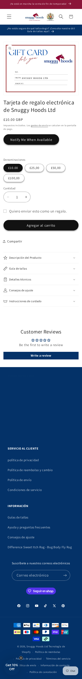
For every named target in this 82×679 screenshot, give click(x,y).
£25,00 (34, 168)
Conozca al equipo (21, 397)
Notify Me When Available (31, 139)
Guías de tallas (18, 517)
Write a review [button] (41, 356)
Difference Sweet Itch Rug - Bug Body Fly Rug (40, 547)
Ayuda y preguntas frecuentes (29, 527)
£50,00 (56, 168)
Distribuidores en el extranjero (29, 417)
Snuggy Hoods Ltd (37, 646)
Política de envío (19, 480)
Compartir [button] (14, 241)
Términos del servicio (58, 658)
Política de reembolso (47, 652)
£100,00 (14, 178)
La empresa (16, 387)
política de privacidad (23, 460)
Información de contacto (55, 665)
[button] (9, 17)
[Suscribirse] (65, 575)
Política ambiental (21, 427)
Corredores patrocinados (26, 407)
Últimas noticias (19, 437)
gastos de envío (39, 125)
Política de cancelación (43, 672)
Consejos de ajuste (21, 537)
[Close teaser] (21, 658)
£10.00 (13, 168)
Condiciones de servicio (25, 490)
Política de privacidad (28, 658)
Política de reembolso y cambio (30, 470)
